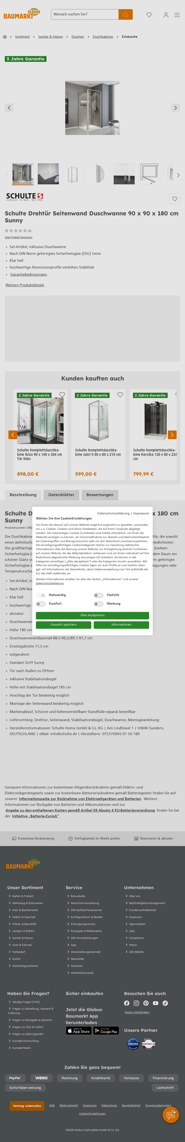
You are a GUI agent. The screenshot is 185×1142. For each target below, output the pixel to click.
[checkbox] (41, 595)
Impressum (141, 513)
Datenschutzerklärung (113, 513)
